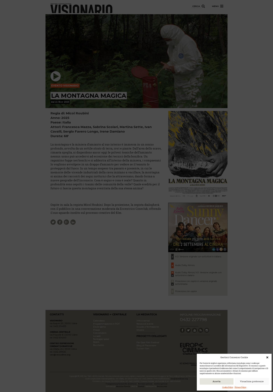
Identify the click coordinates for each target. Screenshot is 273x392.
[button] (267, 357)
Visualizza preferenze (252, 381)
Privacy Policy (240, 387)
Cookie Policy (227, 387)
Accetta (217, 381)
